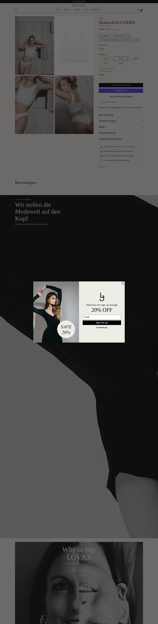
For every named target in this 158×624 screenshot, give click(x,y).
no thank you (101, 327)
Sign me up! (102, 322)
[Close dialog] (123, 283)
